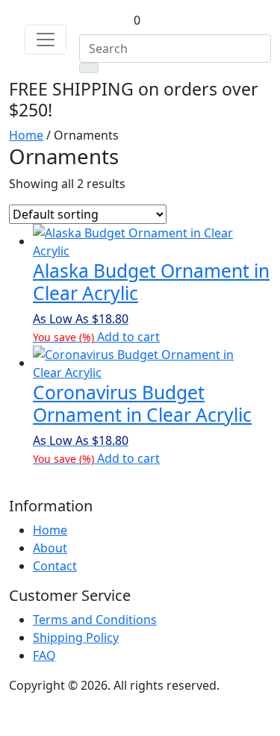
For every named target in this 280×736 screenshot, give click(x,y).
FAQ (44, 655)
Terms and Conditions (95, 619)
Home (26, 135)
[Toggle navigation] (45, 39)
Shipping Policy (76, 637)
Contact (55, 566)
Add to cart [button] (128, 336)
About (50, 548)
